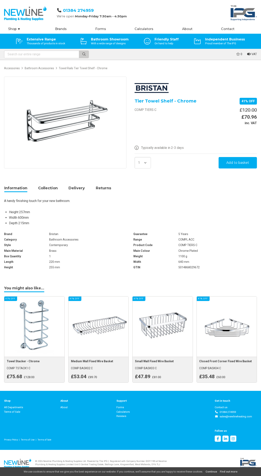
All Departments (13, 407)
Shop (14, 29)
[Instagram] (233, 439)
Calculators (144, 29)
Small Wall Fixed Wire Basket (154, 361)
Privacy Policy (11, 439)
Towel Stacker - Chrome (23, 361)
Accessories (12, 68)
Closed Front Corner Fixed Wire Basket (225, 361)
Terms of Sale (12, 411)
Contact (227, 29)
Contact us (221, 407)
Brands (61, 29)
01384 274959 (78, 10)
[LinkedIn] (225, 439)
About (187, 29)
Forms (100, 29)
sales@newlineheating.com (235, 416)
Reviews (121, 416)
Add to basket (237, 163)
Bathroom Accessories (39, 68)
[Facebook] (218, 439)
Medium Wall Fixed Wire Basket (92, 361)
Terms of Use (28, 439)
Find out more (229, 471)
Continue (211, 471)
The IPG (103, 461)
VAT (254, 54)
